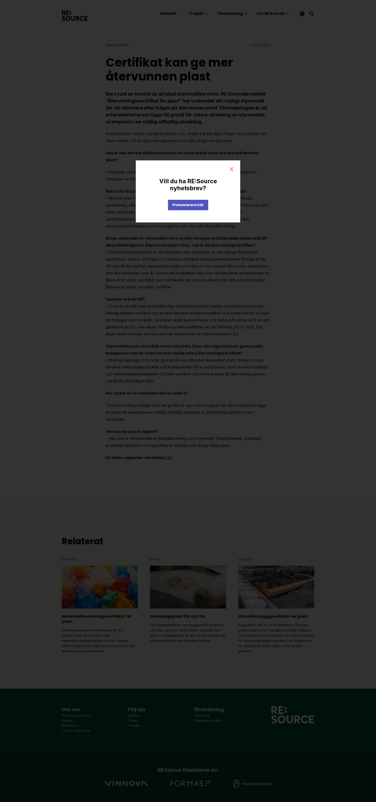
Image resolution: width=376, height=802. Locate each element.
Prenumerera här (188, 204)
